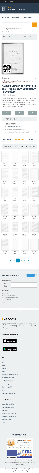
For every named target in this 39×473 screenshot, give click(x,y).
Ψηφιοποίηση (19, 139)
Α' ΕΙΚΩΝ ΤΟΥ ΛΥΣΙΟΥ (13, 127)
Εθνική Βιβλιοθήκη (8, 377)
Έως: (5, 286)
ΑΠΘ (3, 390)
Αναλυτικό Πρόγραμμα (9, 416)
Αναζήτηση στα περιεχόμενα (13, 29)
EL (4, 1)
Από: (5, 283)
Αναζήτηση (16, 17)
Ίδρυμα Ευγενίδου (7, 387)
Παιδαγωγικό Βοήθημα (9, 413)
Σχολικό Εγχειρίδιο (15, 37)
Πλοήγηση (5, 17)
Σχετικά (30, 139)
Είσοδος (11, 1)
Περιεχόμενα (11, 119)
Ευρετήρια (27, 17)
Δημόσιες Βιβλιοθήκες (9, 393)
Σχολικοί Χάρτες (7, 419)
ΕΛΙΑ (4, 37)
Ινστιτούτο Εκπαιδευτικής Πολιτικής (16, 469)
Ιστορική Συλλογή (16, 8)
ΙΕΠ (3, 362)
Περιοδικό (5, 410)
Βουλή (4, 368)
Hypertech (29, 471)
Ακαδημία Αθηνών (8, 381)
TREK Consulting (19, 471)
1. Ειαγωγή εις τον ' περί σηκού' (19, 132)
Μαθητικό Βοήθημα (8, 407)
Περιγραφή (7, 139)
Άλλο (3, 423)
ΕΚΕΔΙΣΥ (4, 371)
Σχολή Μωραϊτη (7, 384)
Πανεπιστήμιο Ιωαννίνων (10, 374)
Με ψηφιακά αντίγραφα (11, 31)
